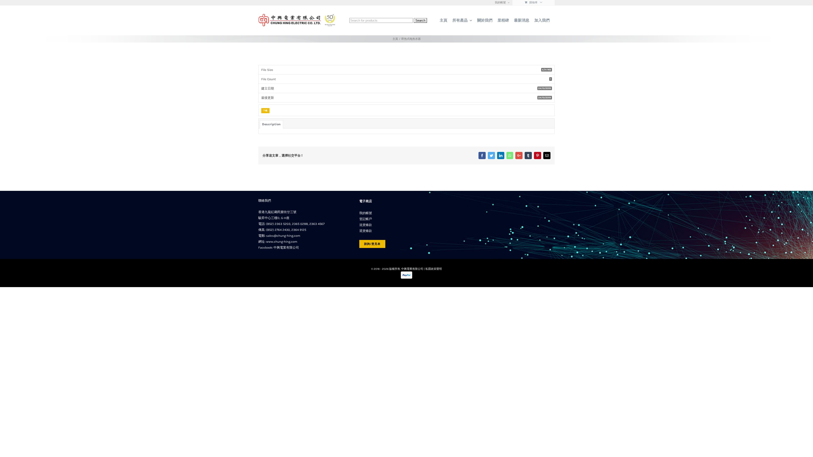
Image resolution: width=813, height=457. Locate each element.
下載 (265, 110)
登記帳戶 (365, 219)
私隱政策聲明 (433, 268)
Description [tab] (271, 124)
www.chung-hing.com (281, 242)
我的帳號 (365, 213)
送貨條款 (365, 225)
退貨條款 (365, 231)
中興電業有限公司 (286, 247)
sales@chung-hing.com (283, 236)
